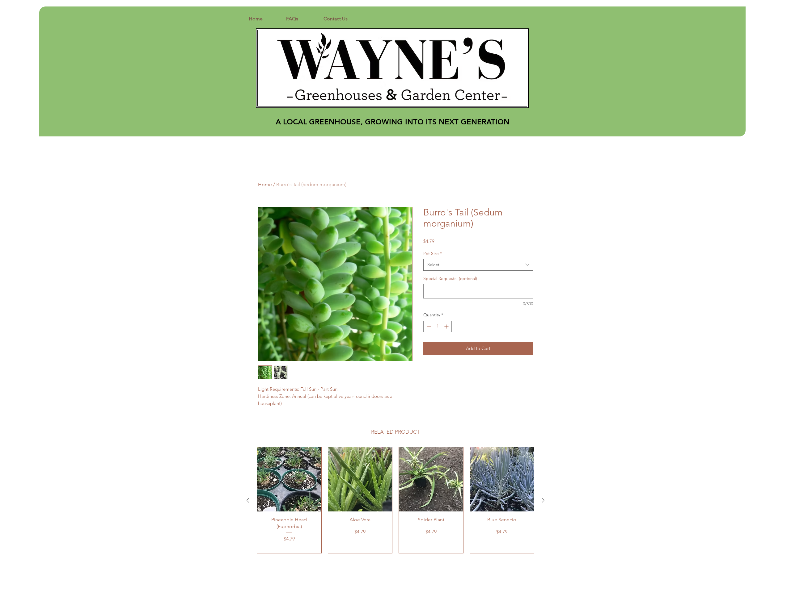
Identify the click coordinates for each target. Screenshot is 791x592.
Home (265, 184)
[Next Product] (543, 500)
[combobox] (478, 265)
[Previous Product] (248, 500)
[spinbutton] (437, 326)
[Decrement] (428, 326)
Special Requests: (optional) (450, 278)
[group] (395, 500)
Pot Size (432, 253)
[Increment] (447, 326)
